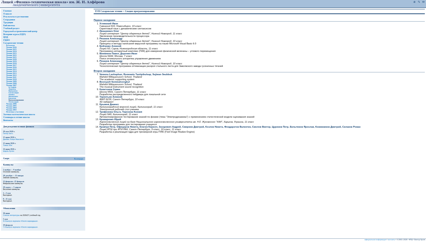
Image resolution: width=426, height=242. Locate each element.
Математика (13, 96)
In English (12, 87)
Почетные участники (15, 112)
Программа (12, 91)
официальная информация (375, 240)
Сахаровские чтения (13, 43)
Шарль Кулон (8, 151)
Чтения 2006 (11, 104)
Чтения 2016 (11, 67)
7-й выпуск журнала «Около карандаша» (20, 227)
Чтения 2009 (11, 81)
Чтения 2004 (11, 108)
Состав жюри (13, 93)
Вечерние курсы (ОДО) (14, 34)
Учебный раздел (11, 28)
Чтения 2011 (11, 77)
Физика (11, 94)
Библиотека (9, 25)
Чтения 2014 (11, 71)
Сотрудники (9, 19)
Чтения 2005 (11, 106)
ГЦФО (6, 40)
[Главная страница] (414, 2)
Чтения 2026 (11, 47)
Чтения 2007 (11, 85)
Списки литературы (11, 215)
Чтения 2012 (11, 75)
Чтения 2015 (11, 69)
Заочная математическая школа (19, 114)
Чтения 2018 (11, 63)
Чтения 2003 (11, 110)
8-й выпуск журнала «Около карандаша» (20, 221)
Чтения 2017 (11, 65)
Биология (12, 98)
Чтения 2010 (11, 79)
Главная (7, 11)
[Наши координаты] (423, 2)
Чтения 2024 (11, 51)
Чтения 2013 (11, 73)
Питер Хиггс (8, 133)
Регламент (10, 45)
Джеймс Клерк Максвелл (13, 139)
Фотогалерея (13, 102)
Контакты (8, 120)
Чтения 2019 (11, 61)
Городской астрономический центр (20, 31)
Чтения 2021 (11, 57)
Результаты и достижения (15, 16)
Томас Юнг (7, 145)
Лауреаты (12, 89)
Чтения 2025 (11, 49)
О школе (7, 14)
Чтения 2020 (11, 59)
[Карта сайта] (419, 2)
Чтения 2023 (11, 53)
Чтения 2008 (11, 83)
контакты (391, 240)
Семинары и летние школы (16, 117)
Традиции (8, 22)
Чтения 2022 (11, 55)
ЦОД (5, 37)
